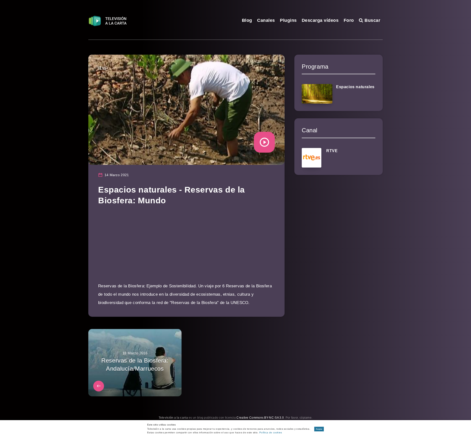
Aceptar (319, 429)
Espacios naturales (355, 87)
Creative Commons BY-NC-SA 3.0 (260, 417)
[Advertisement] (186, 247)
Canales (266, 20)
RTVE (332, 151)
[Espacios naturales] (317, 94)
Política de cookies (270, 432)
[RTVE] (311, 158)
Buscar (371, 20)
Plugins (288, 20)
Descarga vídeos (320, 20)
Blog (247, 20)
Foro (349, 20)
